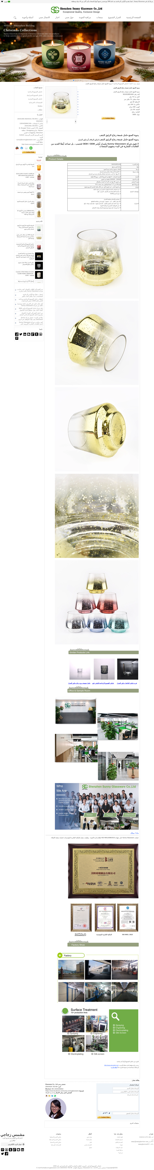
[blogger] (28, 334)
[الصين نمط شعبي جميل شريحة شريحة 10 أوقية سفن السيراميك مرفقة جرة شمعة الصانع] (39, 180)
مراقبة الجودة (85, 17)
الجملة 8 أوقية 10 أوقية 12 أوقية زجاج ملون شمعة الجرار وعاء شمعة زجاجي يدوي (25, 227)
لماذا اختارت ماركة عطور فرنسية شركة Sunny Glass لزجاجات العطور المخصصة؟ (30, 313)
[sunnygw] (52, 1096)
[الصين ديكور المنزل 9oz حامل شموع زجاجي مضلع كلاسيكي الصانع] (39, 266)
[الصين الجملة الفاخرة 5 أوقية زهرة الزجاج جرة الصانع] (39, 162)
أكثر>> (40, 285)
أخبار (90, 1142)
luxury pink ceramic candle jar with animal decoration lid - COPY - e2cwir (25, 169)
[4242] (16, 334)
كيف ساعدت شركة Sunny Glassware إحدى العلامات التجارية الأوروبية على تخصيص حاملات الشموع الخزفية (31, 309)
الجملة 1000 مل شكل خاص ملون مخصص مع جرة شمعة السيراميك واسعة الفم (25, 236)
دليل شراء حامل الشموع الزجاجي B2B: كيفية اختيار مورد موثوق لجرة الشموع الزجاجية (31, 295)
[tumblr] (36, 334)
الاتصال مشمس (88, 1145)
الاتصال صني (44, 17)
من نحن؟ (120, 1153)
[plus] (32, 334)
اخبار (57, 17)
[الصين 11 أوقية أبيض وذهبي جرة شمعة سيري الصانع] (39, 190)
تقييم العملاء (120, 1137)
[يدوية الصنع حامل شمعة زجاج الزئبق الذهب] (61, 102)
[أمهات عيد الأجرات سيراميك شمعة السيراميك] (77, 81)
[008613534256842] (55, 1096)
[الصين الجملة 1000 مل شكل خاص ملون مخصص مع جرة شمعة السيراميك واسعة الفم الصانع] (39, 238)
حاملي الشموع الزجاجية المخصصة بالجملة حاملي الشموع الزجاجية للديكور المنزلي (25, 245)
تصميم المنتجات (119, 1140)
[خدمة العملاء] (17, 148)
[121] (24, 334)
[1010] (20, 334)
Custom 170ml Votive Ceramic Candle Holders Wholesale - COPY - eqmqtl (25, 273)
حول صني (69, 17)
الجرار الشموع (114, 17)
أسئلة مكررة (114, 1067)
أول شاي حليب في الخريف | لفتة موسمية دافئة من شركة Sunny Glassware (30, 290)
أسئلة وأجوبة (27, 17)
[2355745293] (46, 1096)
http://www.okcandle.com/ (111, 1065)
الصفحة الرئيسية (133, 17)
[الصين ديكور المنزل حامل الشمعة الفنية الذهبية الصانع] (39, 199)
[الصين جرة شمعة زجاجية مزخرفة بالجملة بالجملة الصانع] (39, 217)
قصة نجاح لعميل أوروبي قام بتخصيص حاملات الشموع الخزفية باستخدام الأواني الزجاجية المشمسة (30, 318)
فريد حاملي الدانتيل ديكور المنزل (127, 683)
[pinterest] (16, 338)
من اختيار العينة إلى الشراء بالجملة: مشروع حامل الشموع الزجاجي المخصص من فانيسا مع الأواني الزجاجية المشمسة (30, 299)
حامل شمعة (89, 1140)
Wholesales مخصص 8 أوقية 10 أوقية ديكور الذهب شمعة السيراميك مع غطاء (25, 206)
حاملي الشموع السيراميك (34, 95)
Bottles (40, 106)
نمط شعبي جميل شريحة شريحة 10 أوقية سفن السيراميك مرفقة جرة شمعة (25, 179)
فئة (131, 83)
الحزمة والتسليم (119, 1142)
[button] (80, 80)
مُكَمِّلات (40, 110)
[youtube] (40, 334)
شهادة (121, 1145)
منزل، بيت (136, 83)
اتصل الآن (29, 152)
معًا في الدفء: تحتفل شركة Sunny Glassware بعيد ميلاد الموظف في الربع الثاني (31, 304)
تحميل (90, 1147)
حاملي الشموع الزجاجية (121, 83)
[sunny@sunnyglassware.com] (49, 1096)
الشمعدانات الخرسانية (35, 102)
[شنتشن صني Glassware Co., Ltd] (77, 14)
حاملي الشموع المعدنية (35, 99)
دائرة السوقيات (119, 1147)
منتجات (99, 17)
